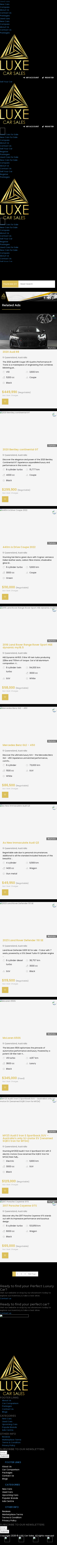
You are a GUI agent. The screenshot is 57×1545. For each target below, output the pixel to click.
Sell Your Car (6, 148)
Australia (22, 357)
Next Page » (32, 1274)
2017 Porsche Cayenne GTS (20, 1205)
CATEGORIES (12, 1484)
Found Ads (10, 284)
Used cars (5, 1)
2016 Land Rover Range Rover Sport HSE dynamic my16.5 (27, 646)
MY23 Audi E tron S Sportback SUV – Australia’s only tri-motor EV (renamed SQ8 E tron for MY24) (28, 1138)
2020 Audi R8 (11, 352)
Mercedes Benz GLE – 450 (19, 745)
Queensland (11, 357)
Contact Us (5, 12)
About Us (4, 9)
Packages (5, 15)
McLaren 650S (12, 1038)
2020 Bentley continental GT (20, 449)
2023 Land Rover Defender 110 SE (23, 940)
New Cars (4, 4)
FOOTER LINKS (13, 1462)
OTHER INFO (12, 1507)
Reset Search (27, 284)
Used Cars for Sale (9, 134)
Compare (5, 7)
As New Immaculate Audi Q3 (21, 843)
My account (32, 77)
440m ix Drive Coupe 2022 (19, 547)
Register (49, 77)
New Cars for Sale (8, 137)
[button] (28, 1462)
